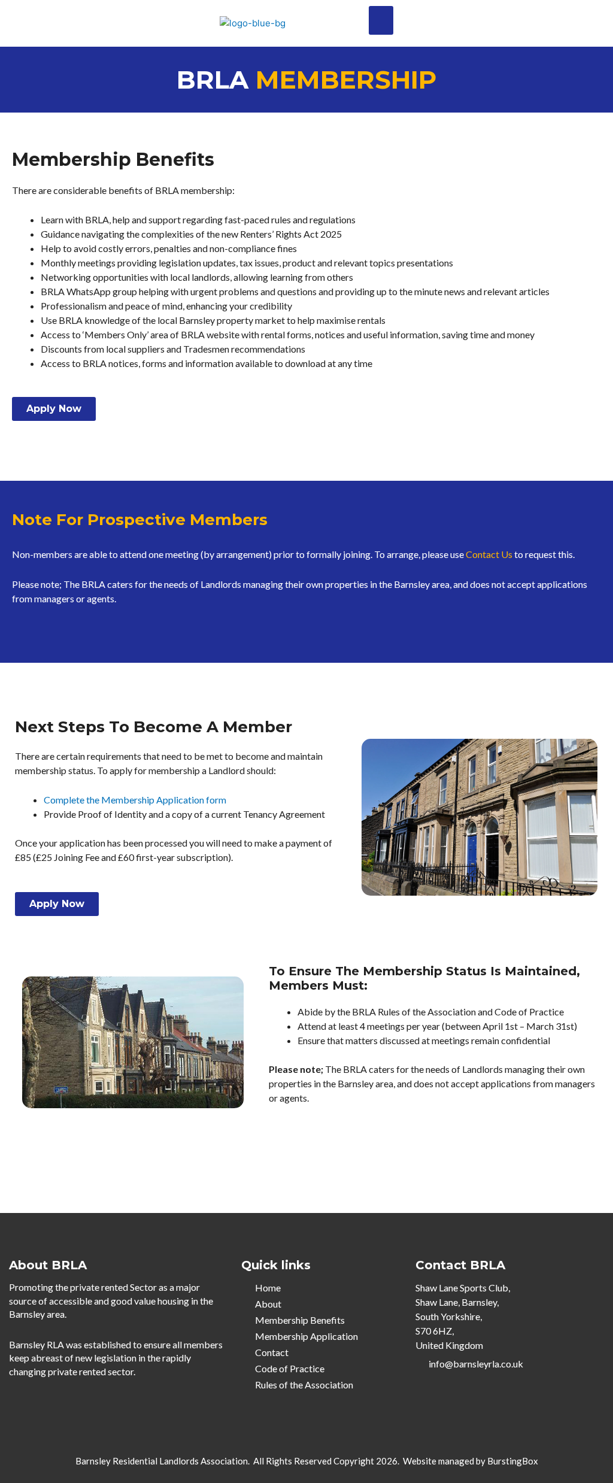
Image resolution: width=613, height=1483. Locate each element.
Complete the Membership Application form (135, 799)
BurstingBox (512, 1460)
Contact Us (489, 554)
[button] (381, 20)
